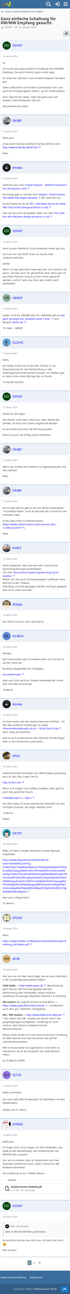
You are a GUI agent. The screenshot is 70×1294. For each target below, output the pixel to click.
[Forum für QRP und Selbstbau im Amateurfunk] (6, 4)
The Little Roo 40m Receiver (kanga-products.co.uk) (34, 214)
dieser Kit (17, 322)
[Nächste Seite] (39, 1262)
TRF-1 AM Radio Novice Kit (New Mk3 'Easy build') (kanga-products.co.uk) (34, 205)
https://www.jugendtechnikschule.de (24, 1005)
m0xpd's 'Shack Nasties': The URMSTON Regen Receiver (34, 196)
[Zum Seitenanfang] (64, 1289)
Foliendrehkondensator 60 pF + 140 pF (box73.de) (30, 728)
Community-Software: (35, 1289)
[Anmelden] (57, 4)
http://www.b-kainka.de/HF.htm (20, 147)
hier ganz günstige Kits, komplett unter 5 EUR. (34, 317)
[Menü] (65, 4)
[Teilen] (66, 33)
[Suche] (48, 4)
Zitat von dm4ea (19, 1226)
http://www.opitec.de (31, 985)
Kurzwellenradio (12, 674)
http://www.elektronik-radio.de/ (44, 1014)
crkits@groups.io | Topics (17, 797)
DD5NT (9, 27)
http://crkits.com (12, 782)
